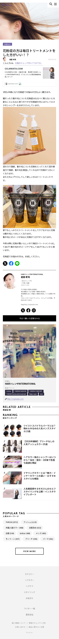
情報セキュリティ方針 (37, 623)
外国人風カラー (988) (14, 527)
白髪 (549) (10, 533)
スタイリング (29, 592)
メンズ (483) (41, 533)
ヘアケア (29, 586)
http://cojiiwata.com (15, 399)
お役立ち (29, 598)
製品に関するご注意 (36, 627)
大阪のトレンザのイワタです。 (29, 63)
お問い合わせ (20, 627)
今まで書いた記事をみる (29, 318)
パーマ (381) (48, 539)
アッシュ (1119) (30, 522)
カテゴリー (29, 574)
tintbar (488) (25, 533)
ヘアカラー (29, 580)
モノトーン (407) (12, 539)
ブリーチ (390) (31, 539)
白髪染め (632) (35, 527)
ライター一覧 (29, 608)
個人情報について (18, 623)
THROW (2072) (12, 522)
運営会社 (29, 614)
